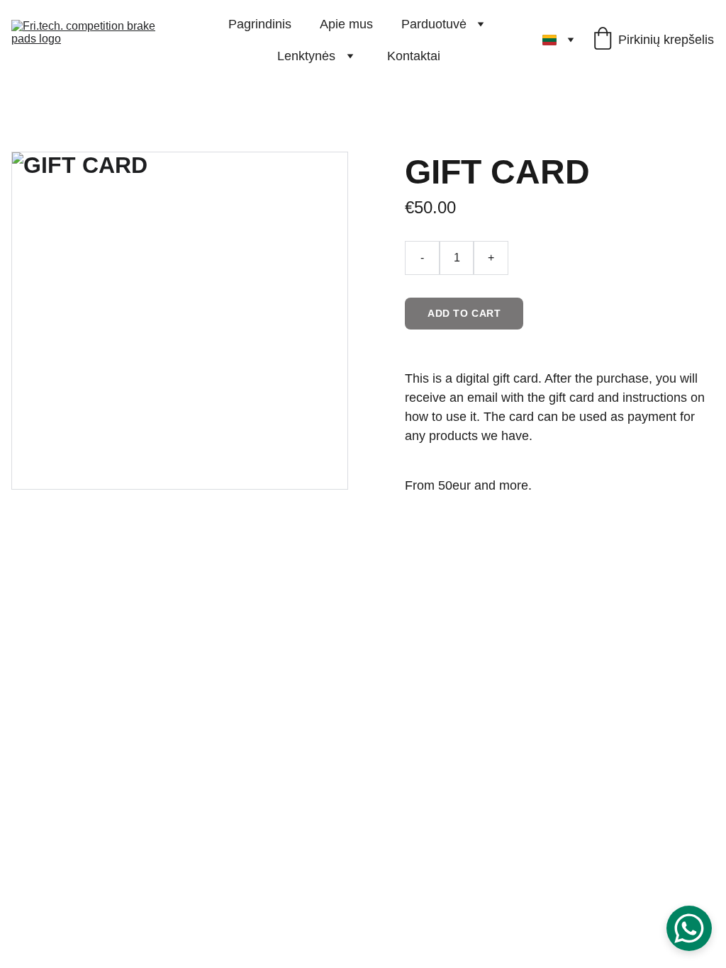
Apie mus (346, 24)
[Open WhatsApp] (689, 928)
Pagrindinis (259, 24)
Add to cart (464, 313)
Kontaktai (413, 56)
